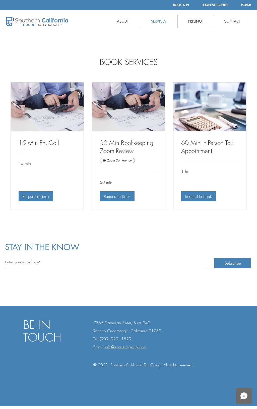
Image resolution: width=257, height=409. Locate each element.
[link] (47, 143)
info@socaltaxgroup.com (125, 347)
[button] (36, 196)
